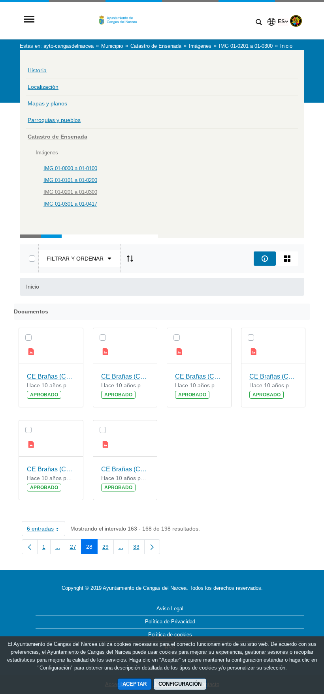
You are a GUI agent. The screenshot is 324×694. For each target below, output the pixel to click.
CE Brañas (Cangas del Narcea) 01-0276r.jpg (51, 376)
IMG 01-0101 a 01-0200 (70, 180)
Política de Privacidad (170, 622)
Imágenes (47, 153)
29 (108, 548)
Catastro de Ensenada (57, 136)
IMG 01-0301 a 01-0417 (70, 204)
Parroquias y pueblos (54, 120)
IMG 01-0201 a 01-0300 (70, 192)
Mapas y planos (47, 103)
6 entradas (46, 530)
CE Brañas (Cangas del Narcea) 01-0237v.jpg (125, 376)
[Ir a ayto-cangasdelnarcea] (144, 20)
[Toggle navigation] (29, 20)
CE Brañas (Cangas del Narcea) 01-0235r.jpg (125, 469)
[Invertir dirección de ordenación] (130, 258)
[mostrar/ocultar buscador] (258, 23)
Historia (37, 70)
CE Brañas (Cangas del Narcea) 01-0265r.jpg (273, 376)
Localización (43, 87)
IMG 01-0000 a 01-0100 (70, 168)
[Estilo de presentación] (287, 258)
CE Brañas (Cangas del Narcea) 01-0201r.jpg (51, 469)
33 (139, 548)
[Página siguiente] (152, 546)
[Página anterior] (30, 546)
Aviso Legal (169, 608)
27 (75, 548)
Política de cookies (170, 635)
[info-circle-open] (265, 258)
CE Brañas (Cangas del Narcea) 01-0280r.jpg (199, 376)
